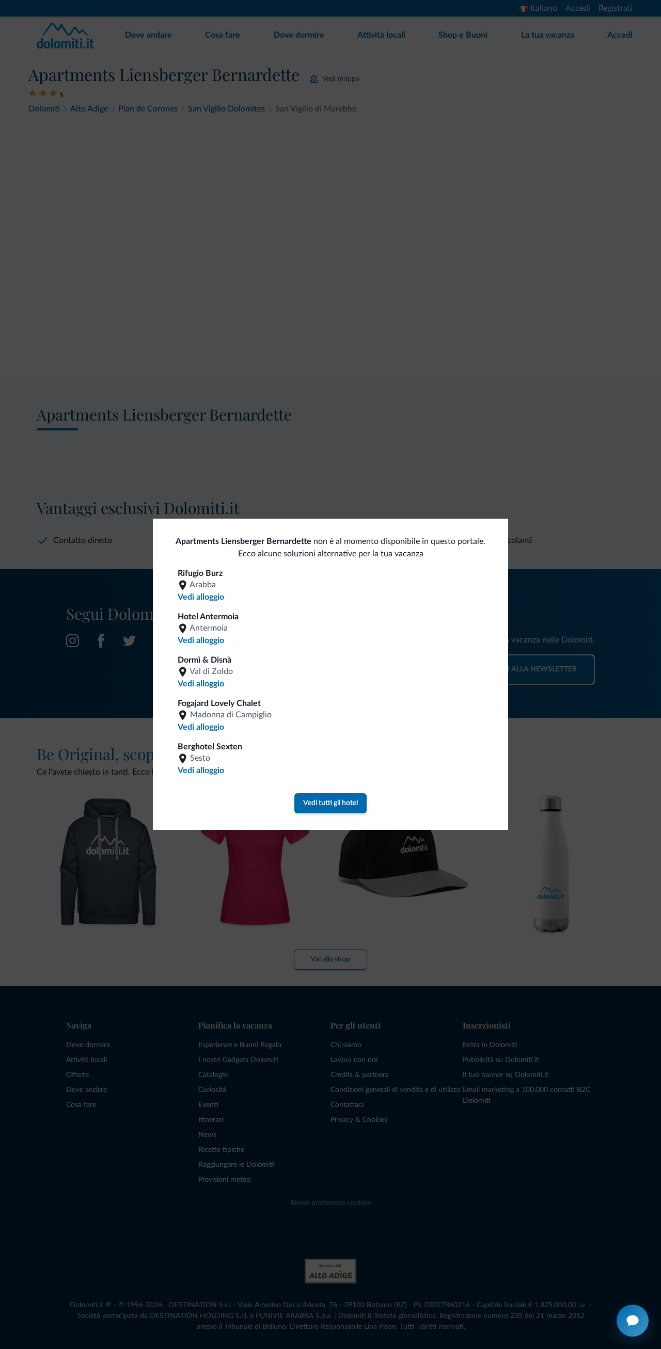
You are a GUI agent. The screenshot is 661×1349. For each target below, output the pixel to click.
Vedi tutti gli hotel (330, 803)
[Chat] (633, 1321)
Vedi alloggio (201, 597)
